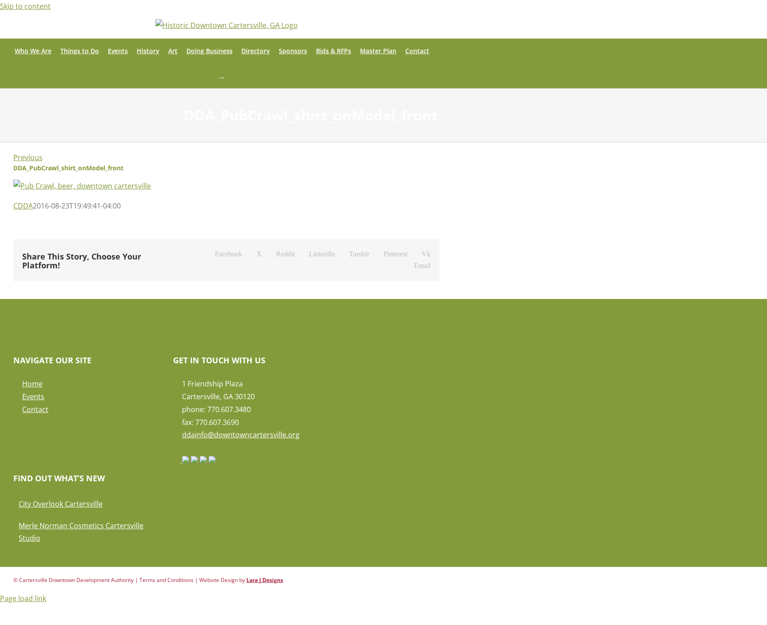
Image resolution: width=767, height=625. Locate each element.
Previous (28, 157)
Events (33, 396)
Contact (35, 409)
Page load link (23, 598)
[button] (222, 75)
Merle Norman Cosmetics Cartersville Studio (81, 532)
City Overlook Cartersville (61, 504)
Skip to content (25, 6)
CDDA (23, 206)
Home (32, 384)
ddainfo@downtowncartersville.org (241, 435)
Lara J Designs (264, 580)
